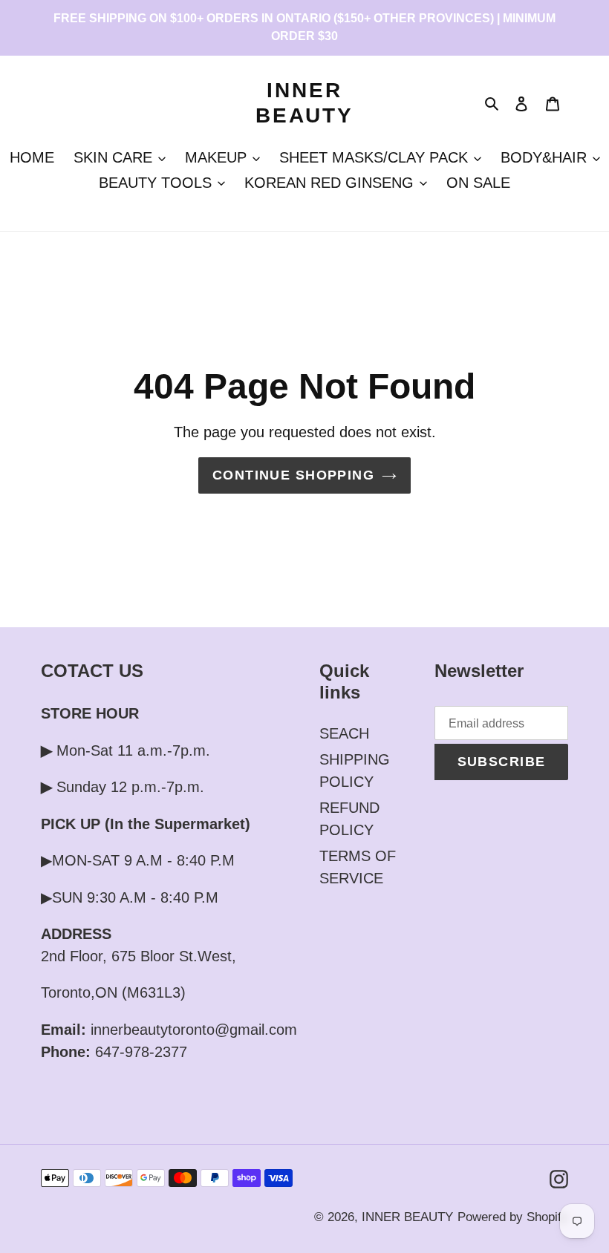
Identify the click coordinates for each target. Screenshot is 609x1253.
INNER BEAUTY (304, 103)
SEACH (344, 733)
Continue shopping (293, 475)
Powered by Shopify (512, 1217)
